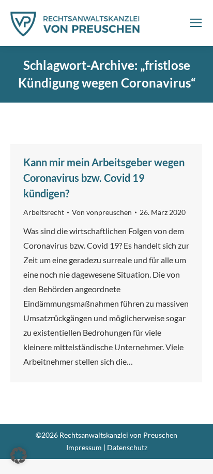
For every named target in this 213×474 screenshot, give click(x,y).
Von (102, 212)
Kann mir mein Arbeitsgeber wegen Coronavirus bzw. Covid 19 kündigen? (104, 177)
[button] (18, 455)
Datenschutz (127, 447)
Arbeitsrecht (43, 212)
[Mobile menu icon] (196, 23)
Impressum (84, 447)
